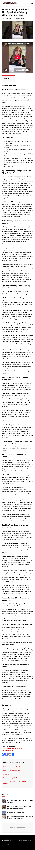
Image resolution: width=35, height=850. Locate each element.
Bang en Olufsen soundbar (11, 770)
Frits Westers (7, 18)
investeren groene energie (15, 812)
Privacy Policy (6, 845)
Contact (14, 845)
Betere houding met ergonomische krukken (17, 778)
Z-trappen (6, 774)
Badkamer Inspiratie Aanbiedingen (13, 767)
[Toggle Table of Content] (12, 79)
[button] (29, 3)
